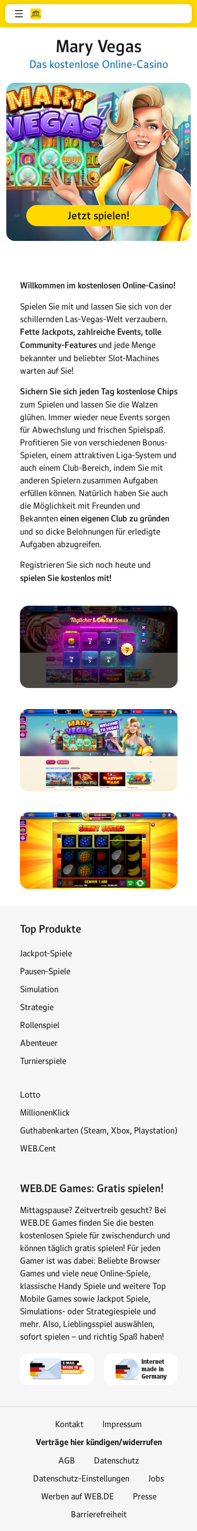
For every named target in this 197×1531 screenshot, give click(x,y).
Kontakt (69, 1424)
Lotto (30, 1094)
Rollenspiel (39, 1025)
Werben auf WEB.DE (77, 1496)
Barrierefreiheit (99, 1514)
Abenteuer (39, 1043)
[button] (19, 13)
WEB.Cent (38, 1148)
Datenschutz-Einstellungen (81, 1478)
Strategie (37, 1007)
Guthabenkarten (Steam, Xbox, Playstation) (99, 1130)
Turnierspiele (43, 1060)
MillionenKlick (45, 1112)
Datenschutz (116, 1460)
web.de (35, 13)
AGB (66, 1460)
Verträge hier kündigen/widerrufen (99, 1442)
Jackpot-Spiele (46, 953)
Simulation (39, 989)
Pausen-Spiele (45, 971)
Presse (145, 1496)
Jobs (156, 1478)
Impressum (122, 1424)
